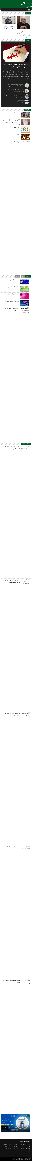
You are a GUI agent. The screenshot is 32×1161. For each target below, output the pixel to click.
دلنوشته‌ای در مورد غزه (15, 113)
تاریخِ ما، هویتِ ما (20, 102)
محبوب (28, 276)
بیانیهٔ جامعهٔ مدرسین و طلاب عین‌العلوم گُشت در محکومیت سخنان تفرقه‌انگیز (16, 65)
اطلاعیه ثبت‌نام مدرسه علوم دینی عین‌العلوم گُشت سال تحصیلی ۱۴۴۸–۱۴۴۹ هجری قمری (15, 85)
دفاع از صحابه (17, 142)
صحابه (18, 135)
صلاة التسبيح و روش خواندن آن (12, 301)
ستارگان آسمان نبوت (15, 128)
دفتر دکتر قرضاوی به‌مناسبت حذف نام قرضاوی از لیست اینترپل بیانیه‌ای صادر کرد (23, 34)
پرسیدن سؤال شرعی (14, 280)
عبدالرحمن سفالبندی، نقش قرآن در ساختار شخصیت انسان (16, 1128)
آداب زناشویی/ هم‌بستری (13, 294)
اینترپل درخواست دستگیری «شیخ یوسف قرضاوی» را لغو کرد (9, 28)
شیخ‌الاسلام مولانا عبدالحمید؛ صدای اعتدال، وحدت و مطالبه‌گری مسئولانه (15, 90)
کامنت (18, 276)
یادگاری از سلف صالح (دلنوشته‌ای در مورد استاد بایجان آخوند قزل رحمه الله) (11, 122)
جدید (23, 276)
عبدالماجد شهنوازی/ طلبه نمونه (12, 847)
